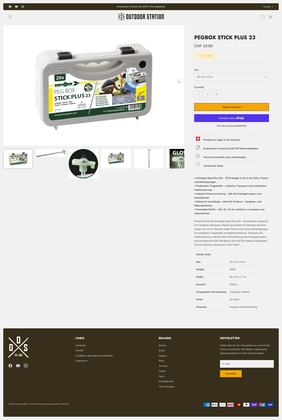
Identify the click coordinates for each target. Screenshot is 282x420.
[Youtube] (16, 7)
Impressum (81, 360)
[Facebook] (10, 7)
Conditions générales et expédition (94, 355)
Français (267, 6)
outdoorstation (21, 404)
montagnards (166, 381)
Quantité (199, 87)
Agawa (163, 355)
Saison (162, 371)
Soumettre (230, 373)
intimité (79, 350)
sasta (161, 376)
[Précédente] (99, 6)
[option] (93, 85)
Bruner (162, 345)
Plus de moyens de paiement (231, 125)
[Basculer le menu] (11, 17)
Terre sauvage (166, 386)
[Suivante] (182, 6)
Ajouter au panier (231, 107)
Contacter (80, 345)
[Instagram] (23, 7)
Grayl (162, 350)
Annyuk (163, 366)
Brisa (161, 360)
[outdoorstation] (141, 16)
